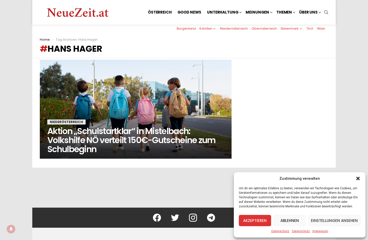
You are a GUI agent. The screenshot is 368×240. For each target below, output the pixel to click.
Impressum (320, 231)
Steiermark (290, 28)
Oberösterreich (264, 28)
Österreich (160, 12)
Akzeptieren (255, 220)
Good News (189, 12)
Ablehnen (289, 220)
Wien (321, 28)
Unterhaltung (222, 12)
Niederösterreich (234, 28)
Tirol (309, 28)
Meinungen (257, 12)
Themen (284, 12)
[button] (357, 178)
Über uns (308, 12)
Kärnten (206, 28)
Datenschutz (280, 231)
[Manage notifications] (11, 229)
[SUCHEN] (326, 12)
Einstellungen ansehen (334, 220)
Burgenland (186, 28)
